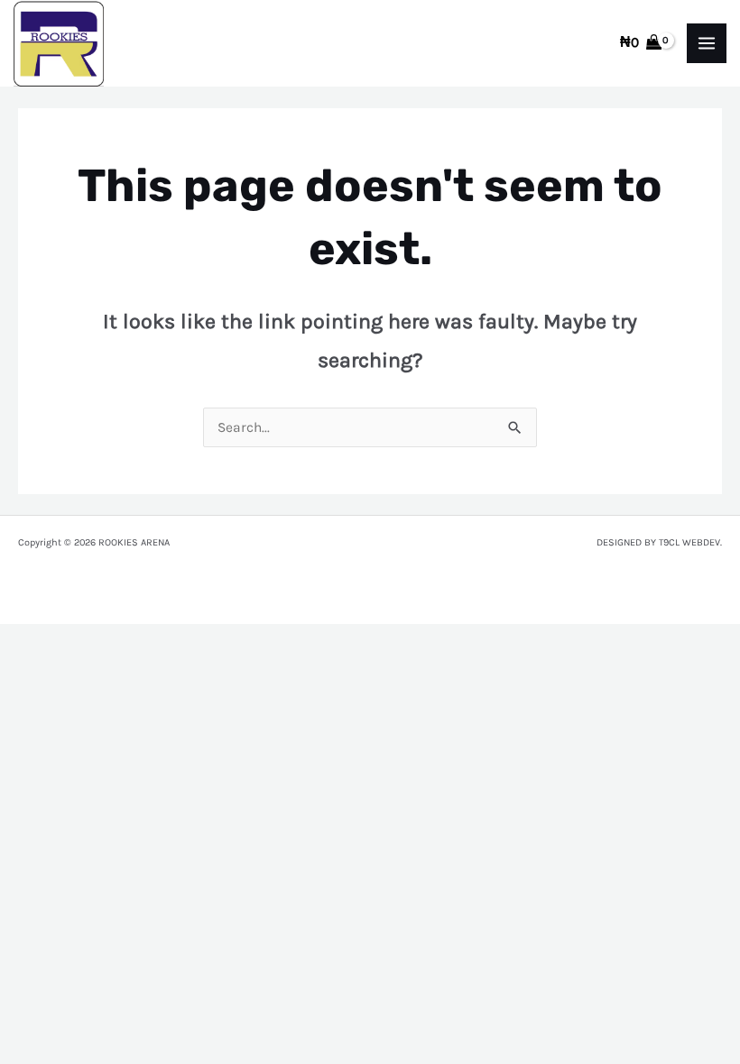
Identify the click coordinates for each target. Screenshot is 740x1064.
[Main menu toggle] (706, 43)
